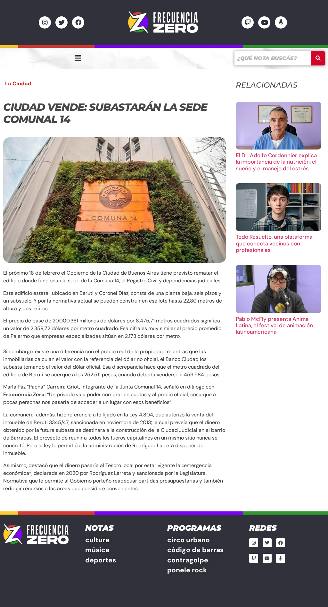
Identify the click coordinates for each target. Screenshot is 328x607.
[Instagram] (45, 22)
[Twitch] (248, 22)
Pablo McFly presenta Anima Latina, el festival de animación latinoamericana (274, 325)
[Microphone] (281, 22)
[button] (77, 58)
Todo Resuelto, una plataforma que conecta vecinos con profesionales (274, 243)
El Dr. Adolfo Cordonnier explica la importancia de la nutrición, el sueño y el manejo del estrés (276, 162)
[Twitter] (61, 22)
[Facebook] (78, 22)
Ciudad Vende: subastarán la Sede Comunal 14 (105, 113)
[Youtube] (264, 22)
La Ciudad (18, 83)
